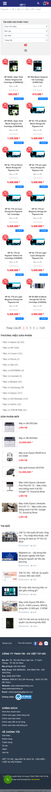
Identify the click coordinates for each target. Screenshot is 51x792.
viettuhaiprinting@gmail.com (20, 692)
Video (4, 749)
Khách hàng (7, 739)
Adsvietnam (35, 779)
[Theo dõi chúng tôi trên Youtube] (40, 643)
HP (13, 9)
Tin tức (5, 746)
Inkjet (38, 9)
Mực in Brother (12, 382)
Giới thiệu (6, 735)
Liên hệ (5, 752)
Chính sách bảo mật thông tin (14, 725)
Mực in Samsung (13, 387)
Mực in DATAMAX (13, 370)
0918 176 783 (41, 679)
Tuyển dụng (7, 742)
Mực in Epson (12, 393)
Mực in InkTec (12, 404)
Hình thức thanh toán (11, 712)
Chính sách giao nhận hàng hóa (16, 715)
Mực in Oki (10, 365)
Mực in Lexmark (12, 376)
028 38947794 (33, 670)
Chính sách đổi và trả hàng (13, 722)
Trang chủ (4, 9)
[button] (38, 3)
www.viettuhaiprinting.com (22, 686)
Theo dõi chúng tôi (25, 643)
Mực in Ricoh (11, 359)
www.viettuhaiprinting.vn (12, 688)
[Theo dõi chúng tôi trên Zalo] (46, 643)
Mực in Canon (13, 353)
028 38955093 (19, 670)
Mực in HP (30, 9)
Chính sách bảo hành (11, 718)
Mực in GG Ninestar (15, 399)
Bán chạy (5, 62)
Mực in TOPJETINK (15, 410)
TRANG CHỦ (7, 643)
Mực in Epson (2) (13, 342)
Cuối (42, 328)
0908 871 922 (16, 679)
